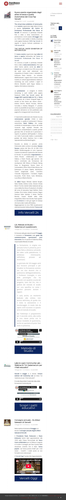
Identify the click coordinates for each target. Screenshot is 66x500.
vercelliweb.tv (20, 201)
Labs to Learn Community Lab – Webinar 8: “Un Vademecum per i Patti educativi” (28, 365)
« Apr (52, 139)
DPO (37, 497)
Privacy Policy (51, 495)
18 (52, 130)
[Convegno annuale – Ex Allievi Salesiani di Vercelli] (7, 422)
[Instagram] (61, 497)
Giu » (56, 139)
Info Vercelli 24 (19, 45)
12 (54, 127)
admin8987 (31, 21)
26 (54, 132)
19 (54, 130)
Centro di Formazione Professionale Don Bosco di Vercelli (28, 30)
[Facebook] (58, 497)
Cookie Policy (32, 497)
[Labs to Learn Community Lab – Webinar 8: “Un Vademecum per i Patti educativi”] (7, 365)
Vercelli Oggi (20, 456)
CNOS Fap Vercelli (34, 41)
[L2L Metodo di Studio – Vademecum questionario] (7, 227)
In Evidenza (27, 229)
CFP (25, 21)
